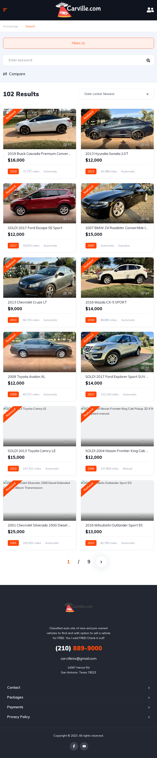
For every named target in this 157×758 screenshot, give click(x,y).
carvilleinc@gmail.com (78, 658)
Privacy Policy (18, 717)
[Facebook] (74, 746)
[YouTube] (84, 746)
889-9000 (78, 648)
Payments (15, 707)
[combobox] (116, 94)
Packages (15, 697)
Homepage (10, 26)
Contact (13, 687)
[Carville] (78, 608)
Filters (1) (78, 43)
